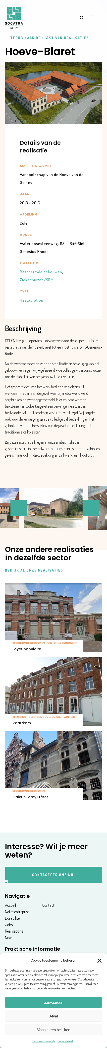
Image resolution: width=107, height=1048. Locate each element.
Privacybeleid (65, 1041)
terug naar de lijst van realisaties (49, 38)
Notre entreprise (17, 911)
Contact (48, 905)
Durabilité (12, 918)
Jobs (9, 924)
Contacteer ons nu (53, 875)
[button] (99, 960)
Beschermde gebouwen (41, 271)
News (9, 937)
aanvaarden (53, 1002)
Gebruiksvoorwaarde (43, 1041)
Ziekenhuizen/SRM (37, 279)
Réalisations (14, 931)
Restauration (31, 300)
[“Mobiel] (96, 18)
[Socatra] (14, 18)
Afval (54, 1016)
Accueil (10, 905)
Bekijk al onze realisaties (34, 570)
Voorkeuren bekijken (53, 1030)
